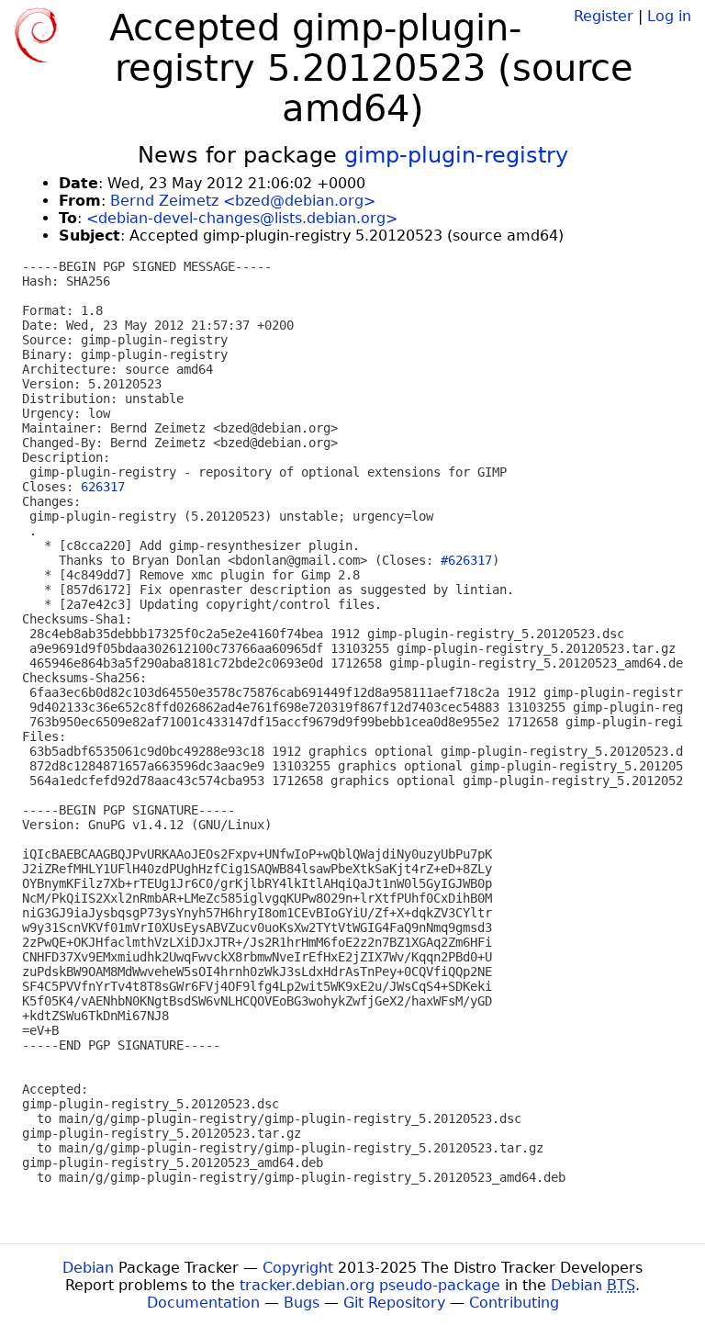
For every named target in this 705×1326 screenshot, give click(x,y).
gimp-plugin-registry (456, 155)
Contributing (514, 1302)
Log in (669, 16)
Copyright (298, 1267)
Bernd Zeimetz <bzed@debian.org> (242, 200)
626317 (103, 486)
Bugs (301, 1302)
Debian (88, 1267)
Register (603, 16)
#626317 (466, 560)
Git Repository (394, 1302)
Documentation (203, 1302)
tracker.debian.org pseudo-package (370, 1285)
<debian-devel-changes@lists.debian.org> (241, 218)
